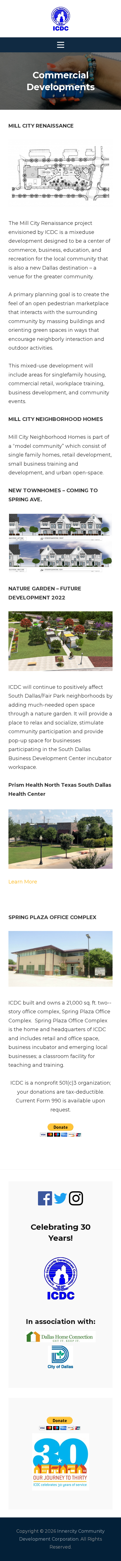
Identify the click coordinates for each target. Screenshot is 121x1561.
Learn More (22, 882)
